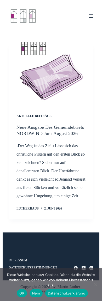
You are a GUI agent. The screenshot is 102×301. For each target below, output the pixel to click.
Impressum (18, 260)
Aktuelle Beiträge (34, 116)
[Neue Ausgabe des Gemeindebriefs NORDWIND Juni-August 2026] (51, 73)
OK (21, 293)
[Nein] (95, 284)
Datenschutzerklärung (66, 293)
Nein (36, 293)
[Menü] (91, 16)
